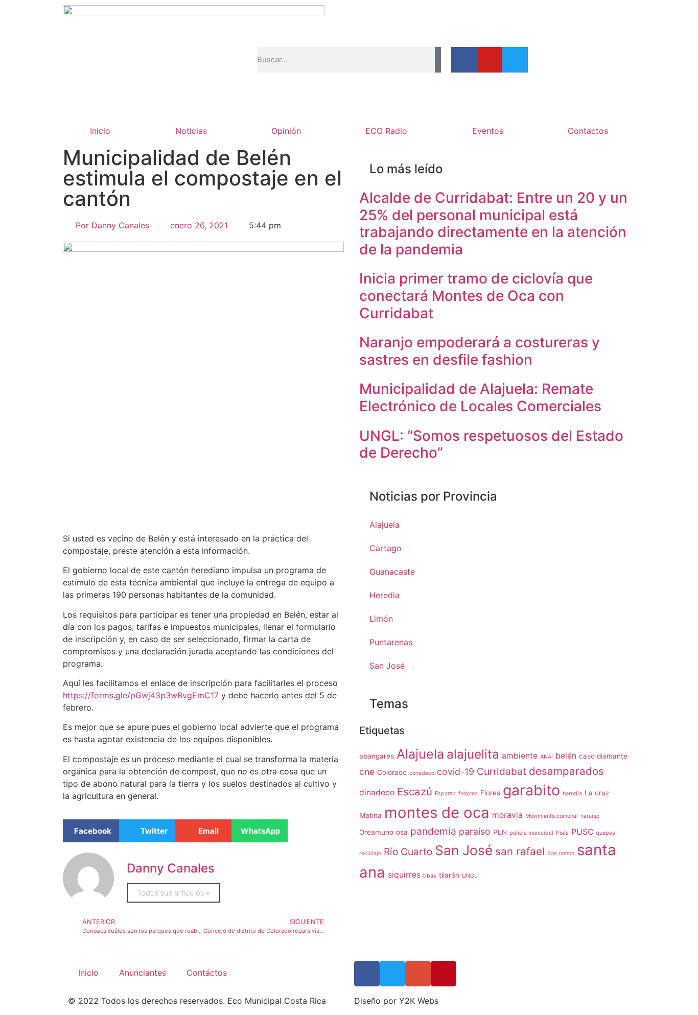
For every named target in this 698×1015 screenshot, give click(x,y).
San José (387, 665)
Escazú (414, 791)
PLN (500, 832)
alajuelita (473, 754)
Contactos (588, 131)
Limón (381, 618)
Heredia (384, 595)
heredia (572, 793)
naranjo (589, 816)
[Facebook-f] (464, 60)
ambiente (520, 756)
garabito (531, 790)
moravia (507, 815)
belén (565, 756)
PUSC (582, 832)
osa (402, 832)
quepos (605, 833)
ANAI (546, 756)
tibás (429, 875)
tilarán (449, 875)
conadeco (421, 773)
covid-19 (455, 771)
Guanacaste (392, 571)
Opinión (286, 131)
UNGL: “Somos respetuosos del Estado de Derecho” (491, 444)
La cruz (597, 793)
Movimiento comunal (551, 816)
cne (367, 771)
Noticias (191, 131)
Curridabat (501, 771)
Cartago (385, 548)
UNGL (469, 875)
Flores (490, 793)
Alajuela (384, 525)
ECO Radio (386, 131)
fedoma (468, 793)
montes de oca (437, 812)
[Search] (438, 60)
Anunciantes (142, 972)
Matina (370, 815)
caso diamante (603, 756)
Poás (562, 833)
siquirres (404, 875)
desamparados (566, 771)
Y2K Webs (418, 1001)
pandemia (433, 831)
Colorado (392, 772)
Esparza (445, 793)
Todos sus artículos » (173, 893)
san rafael (520, 851)
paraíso (475, 831)
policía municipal (531, 833)
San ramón (560, 853)
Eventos (487, 131)
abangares (376, 756)
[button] (91, 830)
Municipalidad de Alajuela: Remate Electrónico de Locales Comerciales (480, 397)
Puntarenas (390, 642)
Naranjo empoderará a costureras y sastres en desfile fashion (479, 351)
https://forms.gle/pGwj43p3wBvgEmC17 (141, 695)
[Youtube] (489, 60)
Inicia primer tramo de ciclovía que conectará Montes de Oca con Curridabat (476, 295)
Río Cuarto (408, 851)
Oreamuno (376, 832)
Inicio (100, 131)
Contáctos (207, 972)
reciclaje (370, 853)
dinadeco (376, 792)
